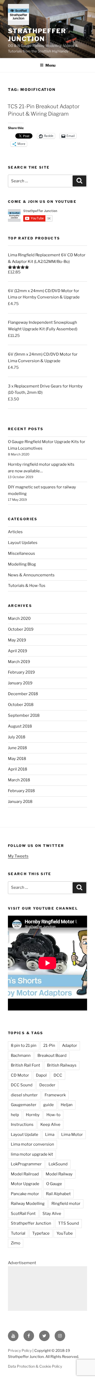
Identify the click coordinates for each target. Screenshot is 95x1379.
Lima (49, 1134)
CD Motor (20, 1075)
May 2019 (17, 640)
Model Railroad (25, 1174)
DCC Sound (21, 1085)
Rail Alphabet (58, 1193)
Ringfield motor (65, 1203)
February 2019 (21, 672)
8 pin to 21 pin (23, 1045)
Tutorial (18, 1233)
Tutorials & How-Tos (26, 585)
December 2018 (23, 693)
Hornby (33, 1114)
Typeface (41, 1233)
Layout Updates (22, 542)
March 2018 (19, 780)
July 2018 (16, 737)
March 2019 (19, 661)
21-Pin (49, 1045)
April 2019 (17, 651)
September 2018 (24, 715)
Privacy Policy (20, 1350)
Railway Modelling (28, 1203)
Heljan (67, 1104)
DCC (58, 1075)
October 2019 (21, 629)
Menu (50, 65)
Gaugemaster (23, 1104)
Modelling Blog (22, 564)
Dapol (41, 1075)
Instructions (22, 1124)
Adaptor (69, 1045)
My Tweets (18, 856)
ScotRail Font (23, 1213)
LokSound (58, 1164)
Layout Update (24, 1134)
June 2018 (17, 747)
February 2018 (21, 790)
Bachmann (21, 1055)
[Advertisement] (47, 1288)
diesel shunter (24, 1095)
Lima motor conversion (32, 1144)
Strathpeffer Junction (37, 35)
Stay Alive (51, 1213)
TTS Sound (68, 1223)
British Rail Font (25, 1065)
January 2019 (20, 683)
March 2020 (19, 618)
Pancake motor (25, 1193)
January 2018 (20, 801)
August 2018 (20, 726)
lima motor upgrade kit (32, 1154)
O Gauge (54, 1183)
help (15, 1114)
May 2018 (17, 758)
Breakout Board (51, 1055)
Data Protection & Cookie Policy (35, 1366)
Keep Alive (50, 1124)
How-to (53, 1114)
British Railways (62, 1065)
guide (48, 1104)
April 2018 (17, 769)
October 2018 (21, 704)
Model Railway (59, 1174)
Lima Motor (72, 1134)
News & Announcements (31, 575)
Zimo (15, 1243)
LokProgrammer (26, 1164)
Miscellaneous (21, 553)
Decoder (47, 1085)
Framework (55, 1095)
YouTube (64, 1233)
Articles (15, 531)
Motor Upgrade (25, 1183)
